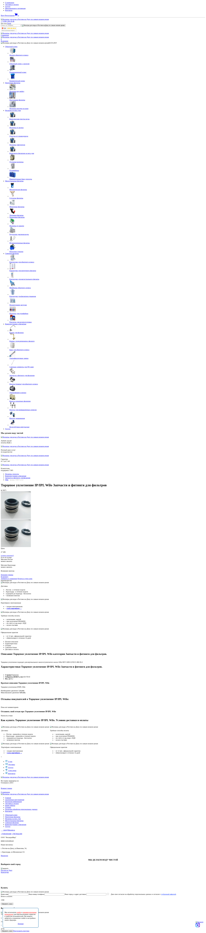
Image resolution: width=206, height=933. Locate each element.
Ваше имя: (4, 894)
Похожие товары (7, 575)
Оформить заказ (7, 904)
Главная (8, 798)
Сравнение (5, 35)
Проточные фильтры (12, 83)
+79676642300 (17, 834)
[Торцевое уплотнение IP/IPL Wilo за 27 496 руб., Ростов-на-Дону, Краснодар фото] (16, 505)
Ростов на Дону (6, 870)
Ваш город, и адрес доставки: (75, 894)
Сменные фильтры (12, 253)
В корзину (4, 577)
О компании (9, 3)
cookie (19, 912)
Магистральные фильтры (14, 181)
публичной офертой (168, 894)
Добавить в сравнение (9, 579)
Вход (3, 15)
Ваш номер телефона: (37, 894)
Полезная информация (13, 802)
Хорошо (21, 924)
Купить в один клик (25, 579)
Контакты (8, 10)
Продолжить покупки (21, 931)
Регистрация (10, 15)
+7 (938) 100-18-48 (7, 21)
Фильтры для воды (12, 474)
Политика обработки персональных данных (21, 809)
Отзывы (8, 807)
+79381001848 (6, 834)
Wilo (6, 480)
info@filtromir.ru (8, 830)
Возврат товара (6, 788)
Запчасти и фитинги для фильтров (17, 478)
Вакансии (4, 856)
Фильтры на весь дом (13, 110)
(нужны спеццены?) (7, 555)
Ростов (9, 23)
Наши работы (10, 805)
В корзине (4, 41)
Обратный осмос (11, 46)
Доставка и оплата (12, 4)
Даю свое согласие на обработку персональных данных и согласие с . (142, 894)
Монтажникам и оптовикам (15, 8)
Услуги (7, 6)
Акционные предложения (14, 800)
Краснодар (5, 872)
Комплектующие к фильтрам (15, 324)
